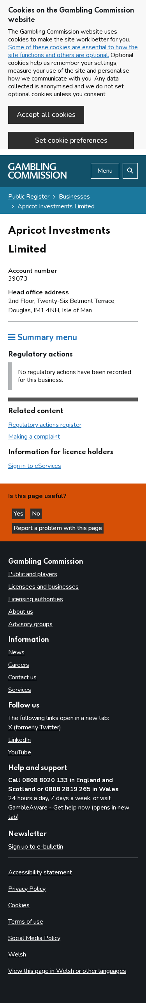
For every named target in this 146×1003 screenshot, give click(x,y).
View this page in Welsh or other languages (67, 971)
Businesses (74, 196)
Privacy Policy (27, 889)
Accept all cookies (46, 114)
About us (20, 611)
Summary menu (46, 337)
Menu (105, 171)
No (37, 513)
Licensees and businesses (43, 586)
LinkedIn (19, 740)
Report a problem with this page (58, 528)
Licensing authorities (35, 599)
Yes (19, 513)
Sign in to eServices (34, 466)
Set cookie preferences (71, 140)
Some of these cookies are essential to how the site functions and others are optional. (73, 51)
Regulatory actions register (44, 425)
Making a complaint (34, 436)
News (16, 652)
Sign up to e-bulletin (35, 846)
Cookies (19, 905)
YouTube (19, 752)
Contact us (22, 677)
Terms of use (25, 921)
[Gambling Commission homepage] (37, 176)
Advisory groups (30, 624)
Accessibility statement (40, 872)
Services (19, 690)
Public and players (32, 574)
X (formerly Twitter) (34, 727)
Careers (18, 665)
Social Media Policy (34, 938)
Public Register (28, 196)
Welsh (17, 954)
